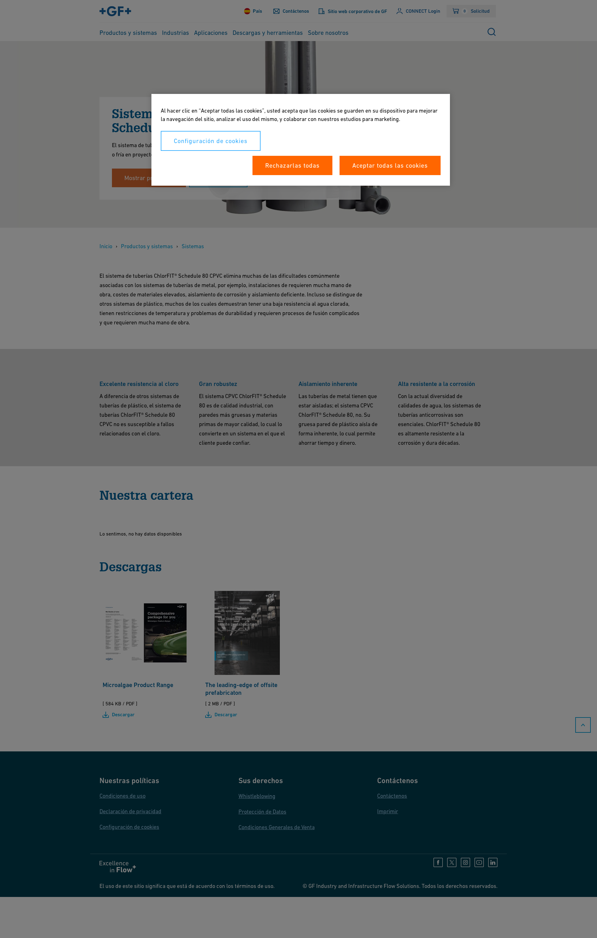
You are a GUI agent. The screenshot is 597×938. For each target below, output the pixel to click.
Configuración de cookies (211, 140)
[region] (300, 140)
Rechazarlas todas (292, 165)
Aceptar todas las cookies (390, 165)
